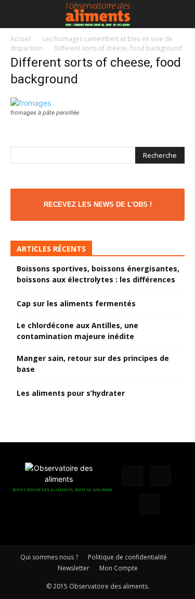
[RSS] (160, 475)
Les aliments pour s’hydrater (71, 393)
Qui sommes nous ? (49, 557)
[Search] (180, 14)
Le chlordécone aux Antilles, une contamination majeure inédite (77, 330)
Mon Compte (118, 568)
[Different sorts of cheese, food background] (30, 102)
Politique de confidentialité (127, 557)
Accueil (20, 38)
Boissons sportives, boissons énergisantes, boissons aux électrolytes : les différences (98, 274)
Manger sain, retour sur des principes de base (93, 363)
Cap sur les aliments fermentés (76, 303)
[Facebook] (132, 475)
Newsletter (73, 568)
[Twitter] (149, 504)
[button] (17, 14)
